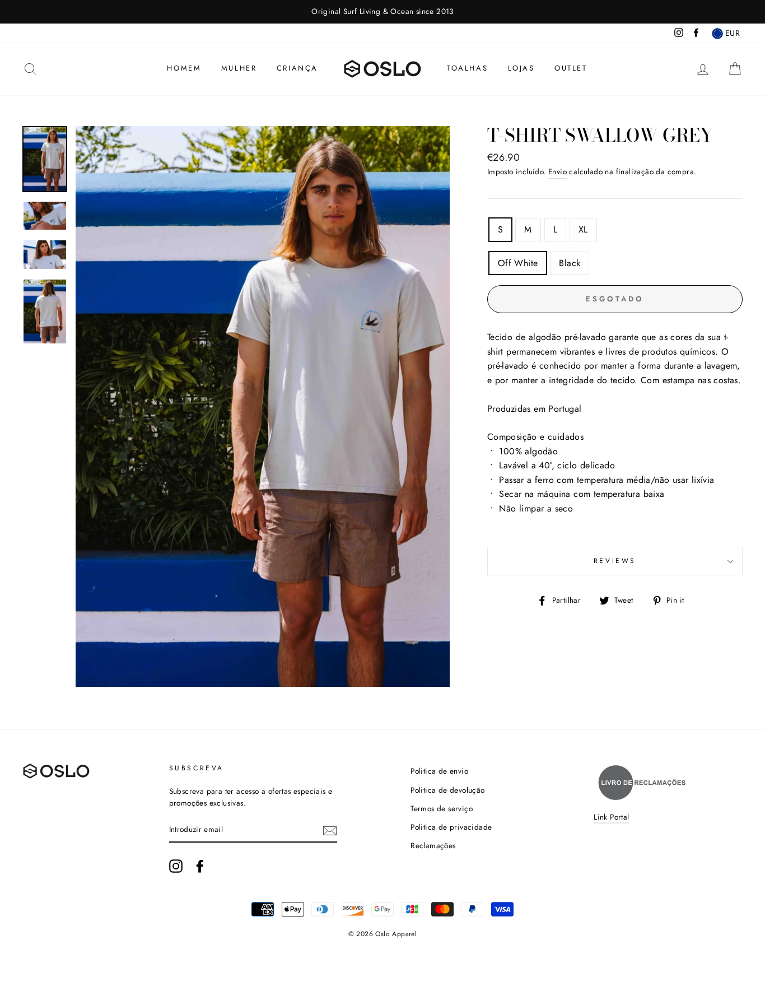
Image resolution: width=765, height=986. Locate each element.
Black (569, 263)
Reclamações (433, 845)
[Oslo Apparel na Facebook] (200, 866)
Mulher (239, 68)
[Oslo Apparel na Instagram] (176, 866)
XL (583, 229)
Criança (297, 68)
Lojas (521, 68)
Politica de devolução (447, 790)
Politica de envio (439, 770)
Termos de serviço (442, 808)
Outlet (570, 68)
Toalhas (467, 68)
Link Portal (611, 816)
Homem (184, 68)
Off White (518, 263)
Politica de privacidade (451, 826)
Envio (557, 171)
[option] (382, 12)
